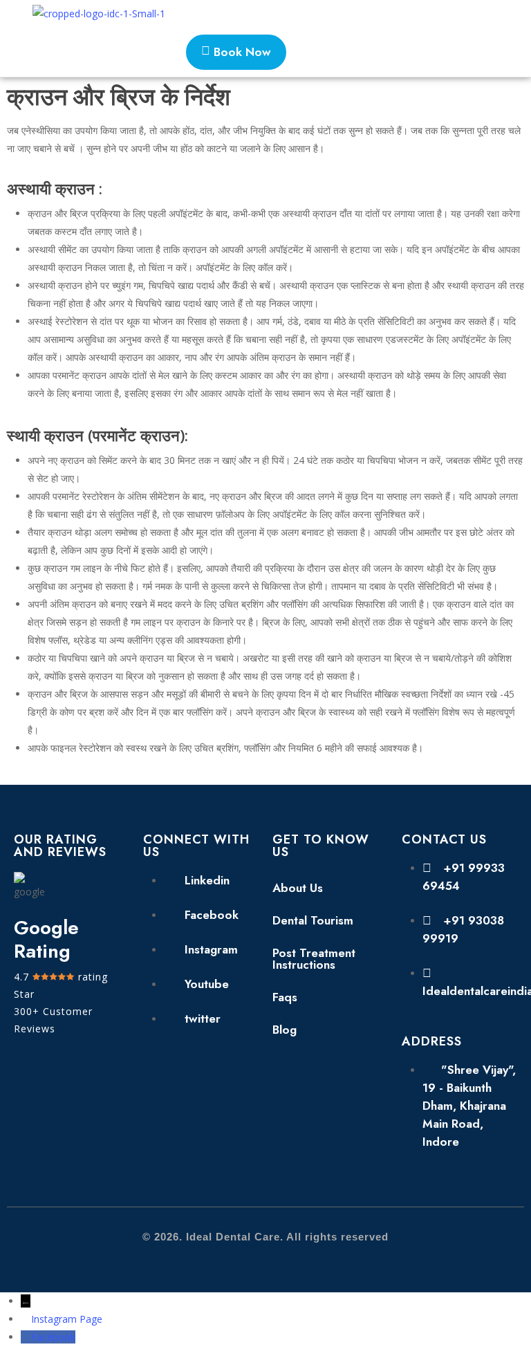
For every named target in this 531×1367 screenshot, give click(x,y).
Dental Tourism (312, 920)
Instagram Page (66, 1319)
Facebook (53, 1336)
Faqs (284, 997)
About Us (297, 888)
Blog (284, 1029)
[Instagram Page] (26, 1319)
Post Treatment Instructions (313, 959)
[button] (469, 14)
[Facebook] (26, 1336)
